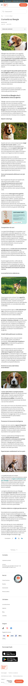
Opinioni (4, 608)
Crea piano (19, 681)
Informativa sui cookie (6, 676)
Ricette (4, 584)
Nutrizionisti (5, 587)
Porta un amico (5, 591)
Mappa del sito (4, 679)
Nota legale (4, 673)
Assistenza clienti (6, 560)
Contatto (4, 615)
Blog (3, 612)
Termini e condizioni (13, 673)
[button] (2, 5)
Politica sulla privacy (18, 676)
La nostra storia (6, 604)
